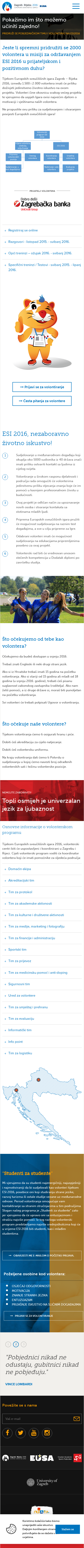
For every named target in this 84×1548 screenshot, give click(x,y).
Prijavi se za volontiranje (44, 387)
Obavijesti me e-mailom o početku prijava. (43, 1255)
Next (75, 599)
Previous (9, 599)
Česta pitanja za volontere (43, 401)
